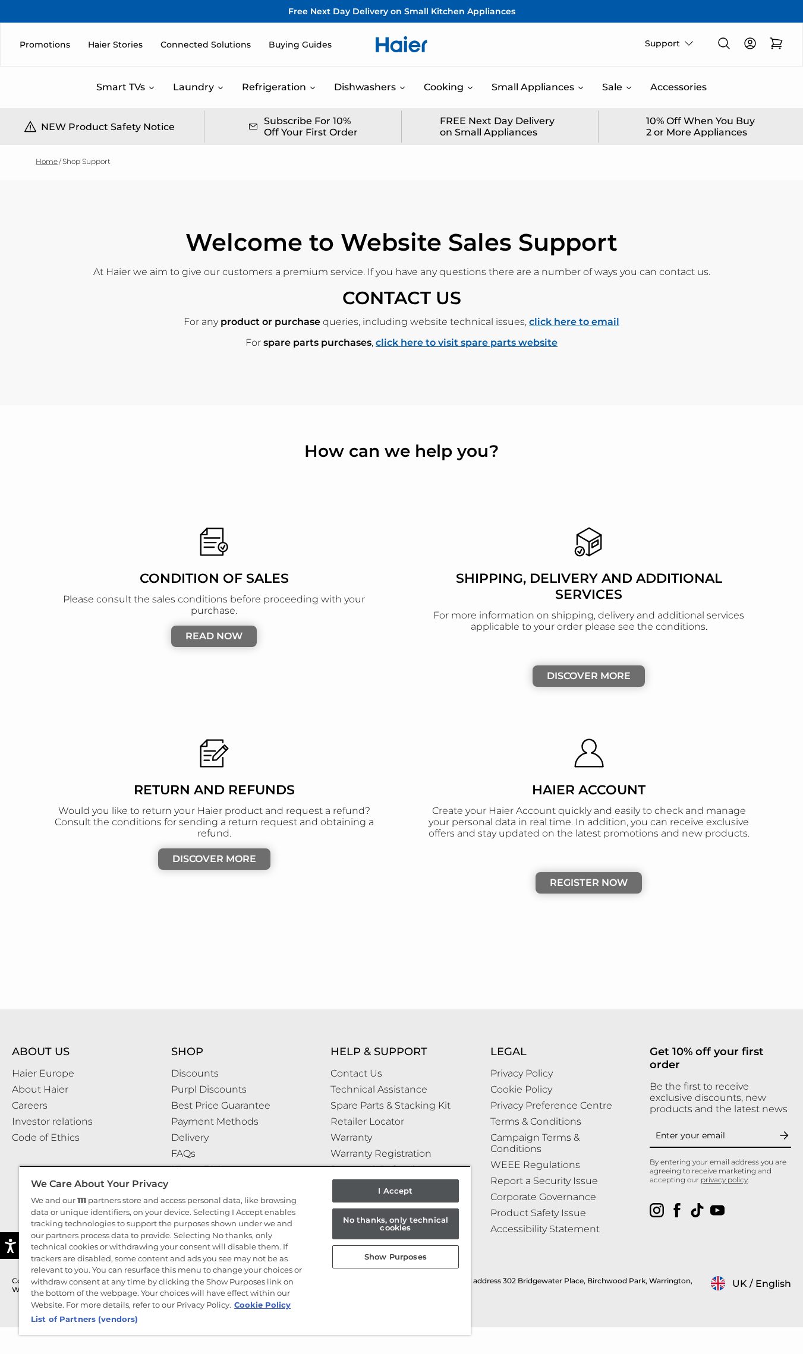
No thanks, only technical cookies (395, 1223)
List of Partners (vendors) (84, 1319)
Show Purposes (395, 1256)
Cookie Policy (262, 1304)
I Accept (395, 1190)
